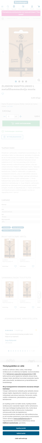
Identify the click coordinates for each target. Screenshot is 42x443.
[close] (38, 365)
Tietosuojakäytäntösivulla (21, 418)
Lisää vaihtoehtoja (21, 438)
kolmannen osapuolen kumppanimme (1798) (21, 374)
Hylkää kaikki (21, 433)
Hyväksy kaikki (21, 428)
